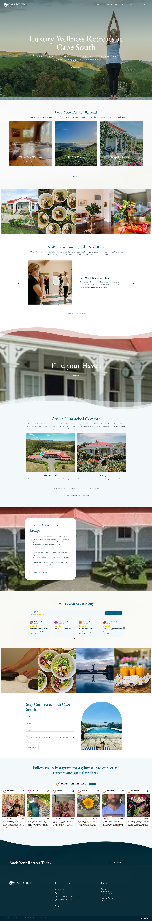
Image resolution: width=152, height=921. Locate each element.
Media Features (106, 896)
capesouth (60, 790)
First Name (29, 716)
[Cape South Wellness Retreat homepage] (18, 5)
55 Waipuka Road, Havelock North (68, 896)
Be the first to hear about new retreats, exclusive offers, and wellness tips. (51, 737)
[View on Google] (31, 622)
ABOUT (123, 4)
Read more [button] (33, 633)
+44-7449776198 (63, 893)
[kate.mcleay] (5, 791)
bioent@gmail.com (63, 889)
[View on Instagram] (23, 791)
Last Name (29, 723)
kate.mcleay (10, 790)
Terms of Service (40, 742)
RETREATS (98, 4)
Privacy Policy (29, 742)
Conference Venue (107, 893)
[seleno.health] (104, 791)
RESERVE (144, 5)
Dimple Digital (15, 918)
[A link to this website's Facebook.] (57, 906)
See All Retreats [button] (76, 176)
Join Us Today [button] (76, 68)
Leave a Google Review (65, 900)
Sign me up (32, 747)
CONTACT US (132, 4)
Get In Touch (63, 883)
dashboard (39, 918)
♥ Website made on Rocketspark (51, 918)
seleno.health (110, 790)
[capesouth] (54, 791)
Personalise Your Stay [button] (39, 573)
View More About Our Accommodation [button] (76, 495)
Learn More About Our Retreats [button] (76, 314)
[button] (28, 628)
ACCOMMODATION (110, 4)
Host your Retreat (107, 898)
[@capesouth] (58, 783)
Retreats (103, 889)
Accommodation (106, 891)
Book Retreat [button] (116, 863)
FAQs (103, 900)
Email (28, 730)
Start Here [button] (76, 375)
